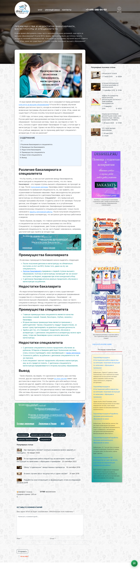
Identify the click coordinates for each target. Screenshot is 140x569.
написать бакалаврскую (27, 439)
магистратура (59, 435)
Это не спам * (24, 556)
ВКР (62, 423)
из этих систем (60, 379)
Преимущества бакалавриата (33, 147)
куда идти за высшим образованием (34, 105)
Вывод (24, 158)
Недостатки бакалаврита (31, 150)
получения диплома (39, 187)
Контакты (66, 10)
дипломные (27, 247)
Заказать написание (102, 344)
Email (52, 538)
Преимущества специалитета (33, 152)
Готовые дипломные (25, 423)
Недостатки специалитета (32, 155)
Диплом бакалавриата (32, 271)
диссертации (72, 247)
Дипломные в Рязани (47, 423)
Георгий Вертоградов (100, 357)
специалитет (45, 439)
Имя (19, 538)
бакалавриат (23, 435)
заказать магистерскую (40, 435)
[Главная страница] (22, 10)
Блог (40, 10)
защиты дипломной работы (41, 212)
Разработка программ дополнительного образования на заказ (105, 416)
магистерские (49, 247)
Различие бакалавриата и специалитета (36, 144)
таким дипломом (73, 353)
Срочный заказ (52, 10)
